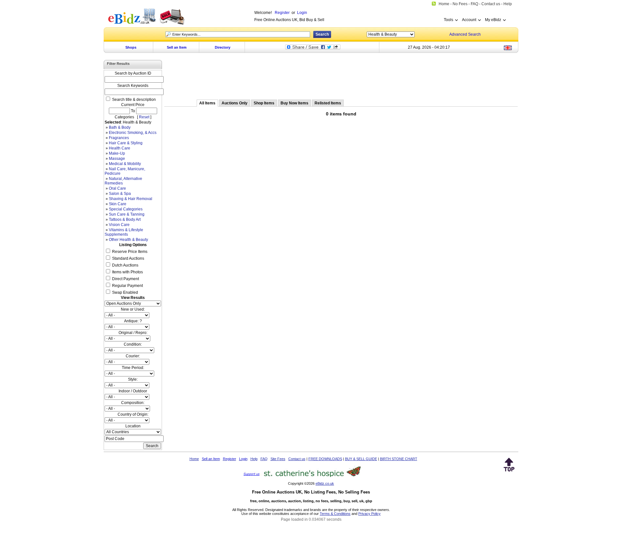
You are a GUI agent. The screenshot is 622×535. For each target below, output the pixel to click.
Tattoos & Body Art (125, 219)
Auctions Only (235, 103)
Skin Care (117, 204)
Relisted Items (328, 103)
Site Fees (278, 459)
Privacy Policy (369, 514)
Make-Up (117, 153)
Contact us (296, 459)
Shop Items (264, 103)
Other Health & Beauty (128, 239)
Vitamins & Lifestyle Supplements (124, 232)
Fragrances (119, 138)
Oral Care (117, 188)
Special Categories (126, 209)
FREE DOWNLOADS (325, 459)
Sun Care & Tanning (126, 214)
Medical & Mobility (125, 163)
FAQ (264, 459)
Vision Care (119, 224)
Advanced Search (465, 34)
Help (254, 459)
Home (194, 459)
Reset (144, 117)
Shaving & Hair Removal (130, 198)
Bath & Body (120, 127)
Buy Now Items (294, 103)
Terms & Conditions (335, 514)
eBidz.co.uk (325, 483)
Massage (117, 158)
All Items (207, 103)
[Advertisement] (341, 76)
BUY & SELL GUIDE (361, 459)
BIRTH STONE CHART (398, 459)
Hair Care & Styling (126, 143)
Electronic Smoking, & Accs (132, 132)
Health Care (119, 148)
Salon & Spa (120, 193)
